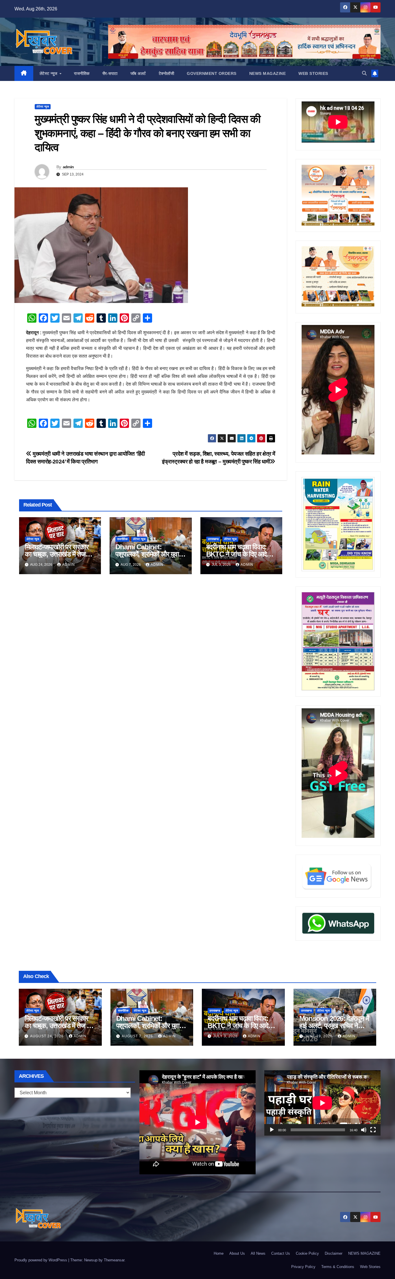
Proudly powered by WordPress (41, 1260)
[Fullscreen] (373, 1130)
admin (68, 167)
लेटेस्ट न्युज (49, 73)
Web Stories (313, 73)
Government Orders (212, 73)
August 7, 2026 (138, 1036)
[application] (322, 1103)
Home (219, 1253)
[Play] (272, 1130)
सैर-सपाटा (110, 73)
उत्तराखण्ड (213, 539)
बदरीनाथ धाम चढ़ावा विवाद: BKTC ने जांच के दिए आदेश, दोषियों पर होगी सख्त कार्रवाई (239, 554)
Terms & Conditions (337, 1267)
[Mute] (364, 1130)
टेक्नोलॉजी (166, 73)
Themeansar (114, 1260)
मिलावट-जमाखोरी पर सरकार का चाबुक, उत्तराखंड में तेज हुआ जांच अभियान (56, 554)
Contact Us (280, 1253)
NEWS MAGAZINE (267, 73)
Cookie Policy (307, 1253)
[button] (364, 73)
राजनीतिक (82, 73)
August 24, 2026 (47, 1036)
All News (258, 1253)
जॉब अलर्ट (138, 73)
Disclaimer (333, 1253)
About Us (237, 1253)
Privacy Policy (303, 1267)
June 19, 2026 (319, 1036)
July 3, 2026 (226, 1036)
